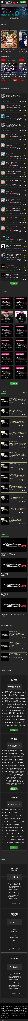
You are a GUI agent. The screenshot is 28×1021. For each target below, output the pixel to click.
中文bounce (8, 267)
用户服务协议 (4, 1006)
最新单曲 (19, 89)
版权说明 (16, 1006)
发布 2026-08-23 (18, 259)
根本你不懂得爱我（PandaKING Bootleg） (12, 154)
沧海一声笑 (4, 574)
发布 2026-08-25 (19, 128)
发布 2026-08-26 (18, 99)
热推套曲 (24, 24)
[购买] (24, 637)
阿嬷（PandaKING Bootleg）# (12, 134)
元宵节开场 (4, 594)
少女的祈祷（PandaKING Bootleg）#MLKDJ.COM (13, 144)
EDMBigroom (8, 248)
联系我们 (22, 1006)
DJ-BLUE (12, 239)
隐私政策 (11, 1006)
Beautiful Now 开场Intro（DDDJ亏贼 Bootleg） (13, 246)
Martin (12, 118)
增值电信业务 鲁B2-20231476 (16, 1010)
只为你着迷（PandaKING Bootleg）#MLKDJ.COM (13, 190)
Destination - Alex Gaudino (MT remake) (12, 115)
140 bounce (8, 239)
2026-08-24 (18, 248)
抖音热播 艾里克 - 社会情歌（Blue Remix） (13, 237)
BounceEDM (8, 118)
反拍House (8, 259)
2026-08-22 (18, 267)
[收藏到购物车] (22, 637)
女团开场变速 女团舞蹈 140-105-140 (13, 105)
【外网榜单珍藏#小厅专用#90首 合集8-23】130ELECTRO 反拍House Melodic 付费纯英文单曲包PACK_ (13, 256)
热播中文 (8, 136)
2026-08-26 (18, 118)
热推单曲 (19, 24)
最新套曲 (24, 89)
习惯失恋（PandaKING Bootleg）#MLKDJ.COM (12, 163)
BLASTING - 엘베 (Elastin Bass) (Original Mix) (12, 275)
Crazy (12, 248)
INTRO (7, 107)
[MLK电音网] (9, 2)
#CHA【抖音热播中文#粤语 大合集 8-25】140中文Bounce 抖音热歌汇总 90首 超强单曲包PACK (13, 125)
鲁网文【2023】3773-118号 (9, 1008)
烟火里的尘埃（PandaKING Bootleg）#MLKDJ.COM (13, 181)
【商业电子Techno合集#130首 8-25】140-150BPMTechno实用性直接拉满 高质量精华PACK (14, 96)
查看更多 (14, 283)
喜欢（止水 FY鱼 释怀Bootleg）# (13, 208)
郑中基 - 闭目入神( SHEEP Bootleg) (13, 265)
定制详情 (14, 903)
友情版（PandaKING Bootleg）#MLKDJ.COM (12, 218)
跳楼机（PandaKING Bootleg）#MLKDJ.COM (12, 227)
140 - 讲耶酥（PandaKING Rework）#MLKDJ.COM (13, 200)
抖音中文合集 (8, 128)
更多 (24, 392)
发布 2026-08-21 (17, 277)
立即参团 (15, 80)
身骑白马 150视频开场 (8, 554)
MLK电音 (13, 99)
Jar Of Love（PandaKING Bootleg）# (13, 171)
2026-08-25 (19, 239)
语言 (17, 2)
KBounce (7, 277)
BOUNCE (8, 173)
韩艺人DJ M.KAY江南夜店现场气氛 (12, 614)
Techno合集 (8, 99)
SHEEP (12, 267)
